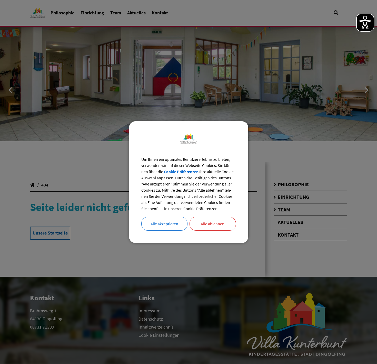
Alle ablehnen (212, 223)
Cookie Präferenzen (181, 171)
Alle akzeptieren (164, 223)
